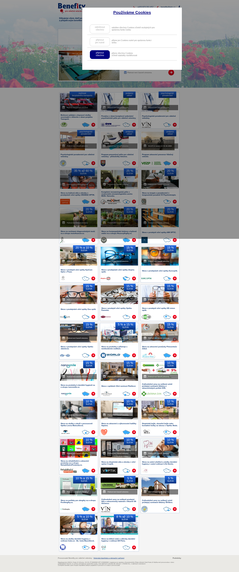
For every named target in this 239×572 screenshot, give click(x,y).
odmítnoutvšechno (100, 28)
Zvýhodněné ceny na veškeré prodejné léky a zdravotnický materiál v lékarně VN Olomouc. (118, 501)
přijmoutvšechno (100, 54)
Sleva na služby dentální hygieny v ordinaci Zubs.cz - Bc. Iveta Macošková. (77, 540)
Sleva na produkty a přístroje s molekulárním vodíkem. (114, 348)
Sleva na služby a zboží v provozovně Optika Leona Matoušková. (76, 424)
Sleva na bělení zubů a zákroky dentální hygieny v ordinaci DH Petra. (118, 540)
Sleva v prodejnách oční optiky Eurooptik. (160, 271)
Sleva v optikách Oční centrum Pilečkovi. (118, 386)
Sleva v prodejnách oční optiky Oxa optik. (78, 309)
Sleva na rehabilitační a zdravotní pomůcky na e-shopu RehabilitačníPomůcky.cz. (75, 463)
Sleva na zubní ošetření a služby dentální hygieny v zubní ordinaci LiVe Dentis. (159, 463)
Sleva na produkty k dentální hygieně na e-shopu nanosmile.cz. (78, 386)
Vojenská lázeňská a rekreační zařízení (108, 558)
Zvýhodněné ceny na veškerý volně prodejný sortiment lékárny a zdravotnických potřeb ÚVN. (157, 386)
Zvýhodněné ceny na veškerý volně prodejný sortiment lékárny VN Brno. (157, 501)
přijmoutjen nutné (99, 41)
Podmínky (177, 558)
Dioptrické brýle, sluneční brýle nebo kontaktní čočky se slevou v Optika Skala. (160, 424)
